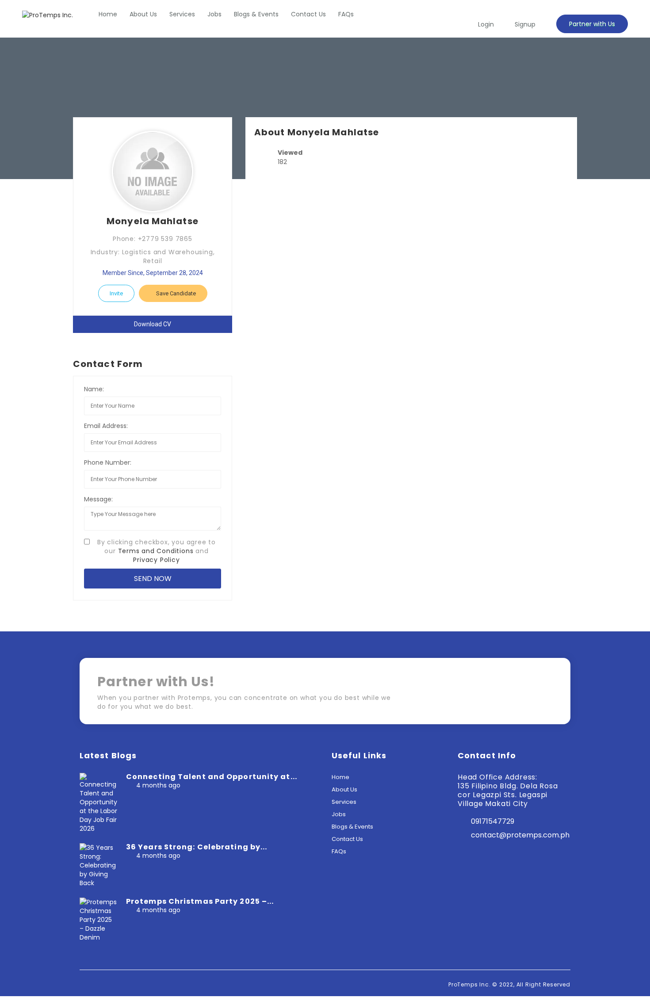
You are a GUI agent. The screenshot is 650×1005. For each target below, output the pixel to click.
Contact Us (308, 14)
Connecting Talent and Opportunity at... (211, 777)
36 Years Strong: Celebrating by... (196, 847)
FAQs (346, 14)
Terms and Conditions (156, 550)
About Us (143, 14)
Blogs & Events (256, 14)
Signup (525, 24)
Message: (98, 499)
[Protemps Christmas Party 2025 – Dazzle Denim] (98, 919)
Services (182, 14)
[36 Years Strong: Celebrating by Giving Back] (98, 864)
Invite (116, 293)
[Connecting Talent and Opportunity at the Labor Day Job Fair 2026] (98, 802)
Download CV (152, 324)
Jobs (214, 14)
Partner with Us (592, 23)
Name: (94, 389)
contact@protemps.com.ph (520, 835)
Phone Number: (107, 462)
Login (486, 24)
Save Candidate (175, 293)
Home (108, 14)
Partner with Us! (515, 694)
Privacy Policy (156, 559)
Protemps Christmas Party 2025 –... (200, 901)
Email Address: (106, 425)
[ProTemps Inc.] (47, 14)
